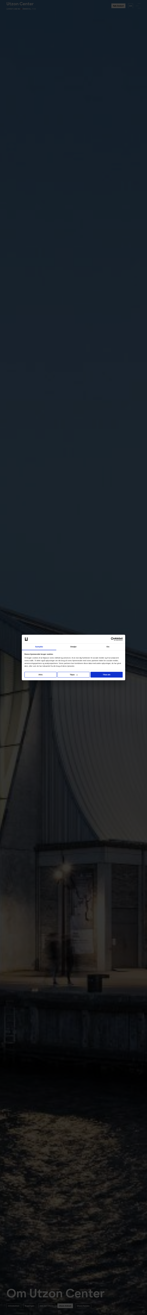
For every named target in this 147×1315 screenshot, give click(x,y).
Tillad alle (106, 675)
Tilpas (72, 675)
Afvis (40, 675)
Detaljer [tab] (73, 647)
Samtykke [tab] (39, 647)
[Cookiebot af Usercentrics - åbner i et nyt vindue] (113, 639)
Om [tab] (107, 647)
